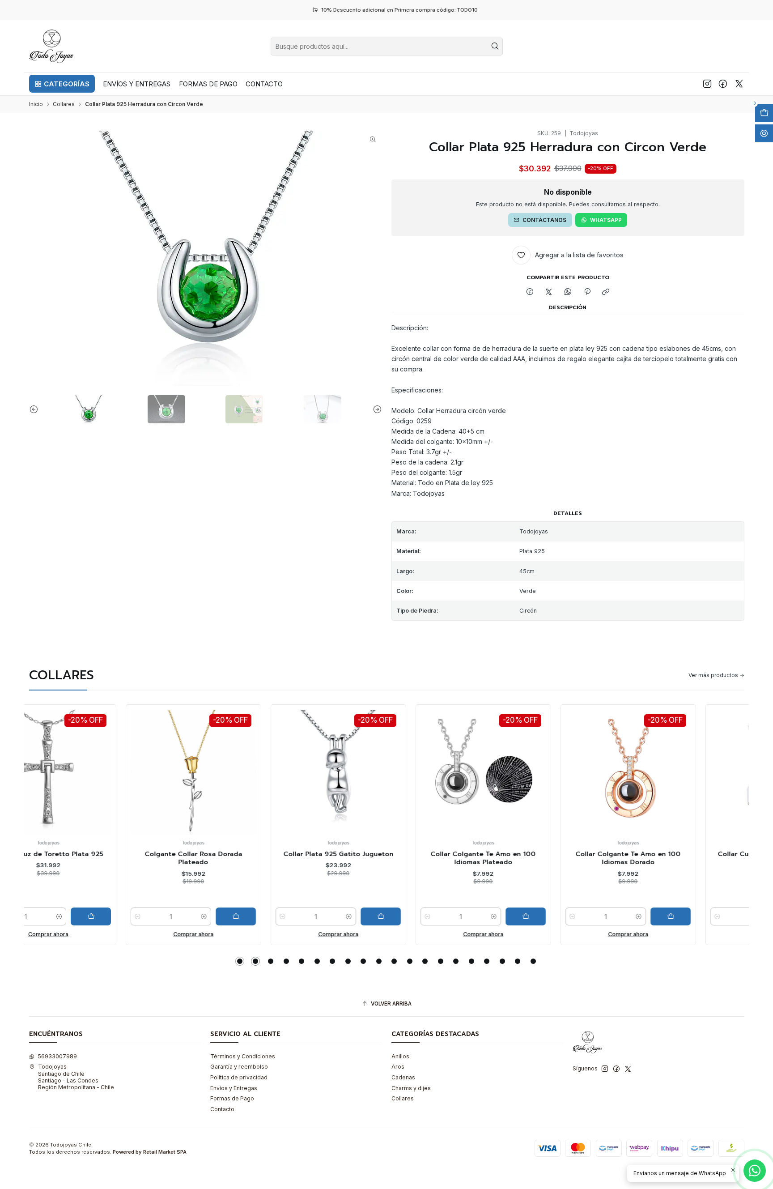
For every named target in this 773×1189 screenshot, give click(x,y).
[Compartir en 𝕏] (549, 292)
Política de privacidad (239, 1077)
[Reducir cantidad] (41, 916)
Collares (64, 104)
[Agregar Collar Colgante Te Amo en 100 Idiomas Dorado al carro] (574, 916)
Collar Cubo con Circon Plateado (676, 853)
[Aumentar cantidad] (107, 916)
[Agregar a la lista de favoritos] (43, 759)
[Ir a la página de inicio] (51, 46)
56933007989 (57, 1056)
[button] (62, 84)
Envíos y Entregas (233, 1088)
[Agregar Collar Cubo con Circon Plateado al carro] (719, 916)
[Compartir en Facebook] (530, 292)
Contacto (222, 1109)
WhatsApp (606, 220)
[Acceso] (764, 133)
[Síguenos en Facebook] (723, 83)
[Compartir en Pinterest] (587, 292)
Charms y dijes (411, 1088)
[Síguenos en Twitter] (739, 83)
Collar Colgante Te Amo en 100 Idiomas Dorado (531, 858)
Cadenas (403, 1077)
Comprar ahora (96, 934)
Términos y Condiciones (242, 1056)
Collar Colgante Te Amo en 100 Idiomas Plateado (386, 858)
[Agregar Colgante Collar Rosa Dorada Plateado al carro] (139, 916)
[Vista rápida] (43, 780)
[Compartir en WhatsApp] (568, 292)
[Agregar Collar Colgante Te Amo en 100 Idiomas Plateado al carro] (429, 916)
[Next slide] (375, 409)
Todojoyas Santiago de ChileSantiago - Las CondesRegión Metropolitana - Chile (76, 1077)
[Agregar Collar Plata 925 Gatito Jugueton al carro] (284, 916)
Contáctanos (544, 220)
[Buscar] (495, 46)
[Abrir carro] (764, 113)
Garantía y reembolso (239, 1066)
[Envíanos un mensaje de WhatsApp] (754, 1170)
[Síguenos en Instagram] (707, 83)
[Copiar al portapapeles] (605, 292)
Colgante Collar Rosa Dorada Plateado (96, 858)
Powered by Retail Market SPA (150, 1152)
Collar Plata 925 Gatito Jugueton (242, 853)
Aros (397, 1066)
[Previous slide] (35, 409)
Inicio (36, 104)
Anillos (400, 1056)
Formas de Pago (232, 1098)
